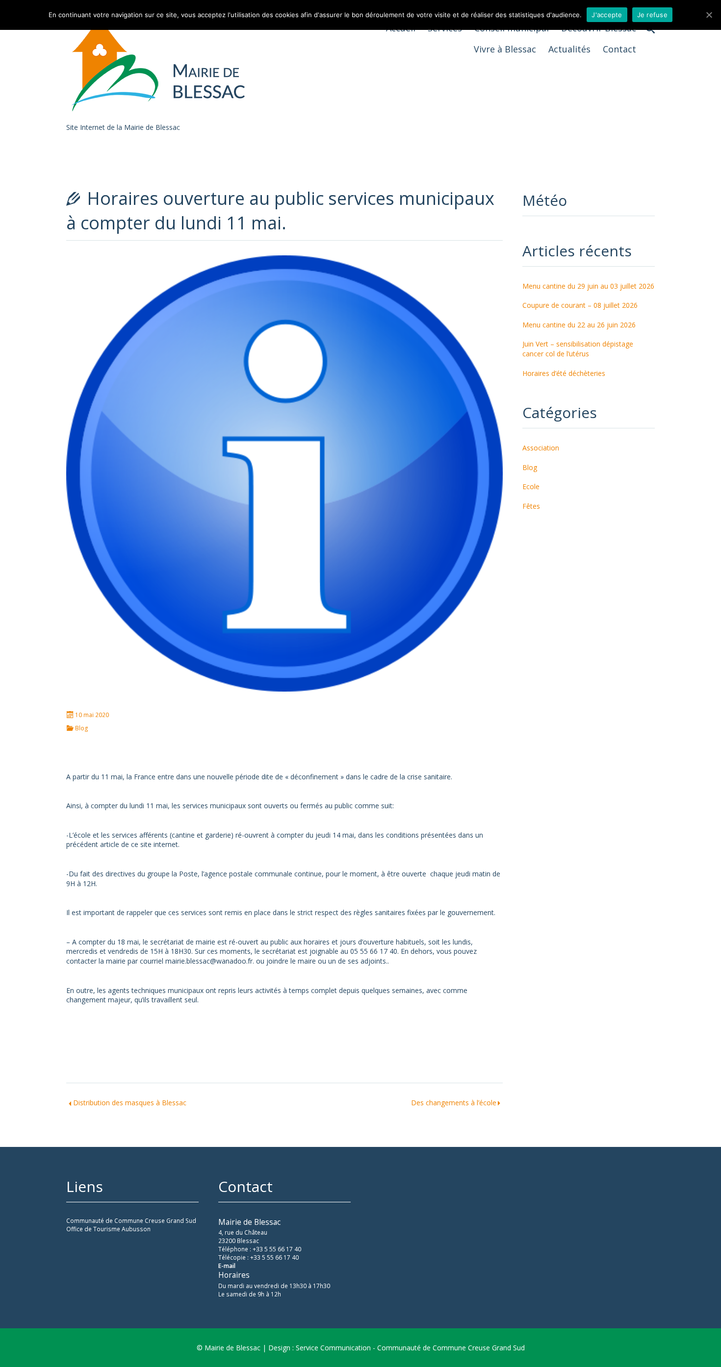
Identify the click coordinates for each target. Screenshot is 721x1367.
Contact (619, 49)
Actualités (569, 49)
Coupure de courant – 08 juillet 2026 (580, 305)
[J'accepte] (709, 15)
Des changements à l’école (453, 1102)
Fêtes (531, 506)
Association (540, 447)
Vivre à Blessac (505, 49)
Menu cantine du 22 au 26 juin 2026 (579, 324)
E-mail (226, 1266)
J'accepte (607, 15)
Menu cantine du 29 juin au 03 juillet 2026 (588, 286)
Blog (81, 728)
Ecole (531, 486)
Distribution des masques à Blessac (129, 1102)
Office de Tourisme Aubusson (108, 1229)
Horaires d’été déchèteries (563, 373)
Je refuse (652, 15)
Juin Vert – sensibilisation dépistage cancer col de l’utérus (577, 348)
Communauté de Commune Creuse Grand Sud (131, 1221)
